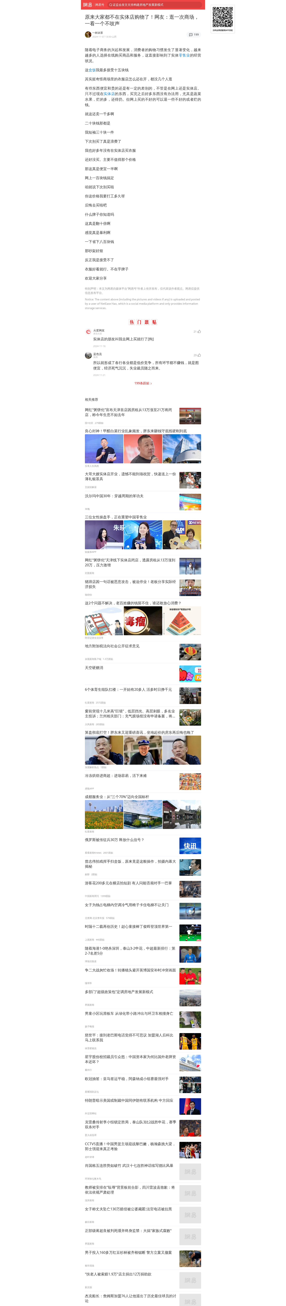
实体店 (109, 93)
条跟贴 (142, 383)
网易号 (99, 5)
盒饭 (92, 69)
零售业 (184, 55)
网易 (87, 5)
